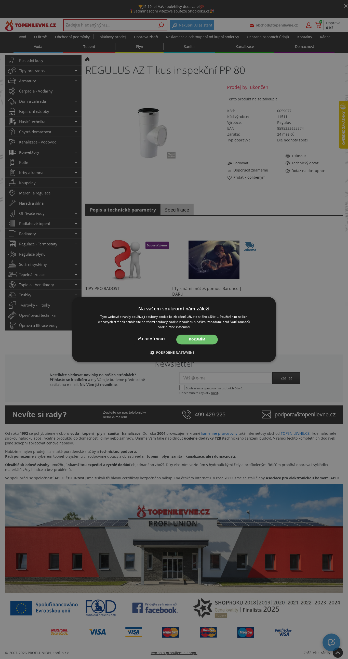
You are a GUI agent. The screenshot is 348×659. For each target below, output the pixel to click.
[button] (174, 353)
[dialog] (174, 329)
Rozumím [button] (197, 339)
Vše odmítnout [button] (151, 339)
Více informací (179, 327)
